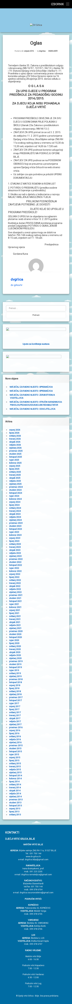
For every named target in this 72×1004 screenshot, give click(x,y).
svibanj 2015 (15, 763)
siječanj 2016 (15, 742)
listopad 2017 (15, 700)
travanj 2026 (15, 439)
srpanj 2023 (14, 538)
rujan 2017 (14, 703)
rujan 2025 (14, 460)
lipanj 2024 (14, 505)
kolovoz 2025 (15, 463)
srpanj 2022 (14, 574)
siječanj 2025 (15, 484)
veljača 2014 (15, 793)
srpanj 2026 (14, 430)
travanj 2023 (15, 547)
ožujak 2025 (14, 478)
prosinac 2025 (16, 451)
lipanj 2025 (14, 469)
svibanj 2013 (15, 814)
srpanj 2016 (14, 730)
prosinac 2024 (16, 487)
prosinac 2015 (16, 745)
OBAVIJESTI (53, 51)
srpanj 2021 (14, 610)
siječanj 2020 (15, 658)
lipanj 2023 (14, 541)
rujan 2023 (14, 532)
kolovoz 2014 (15, 778)
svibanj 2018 (15, 691)
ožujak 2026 (14, 442)
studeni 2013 (15, 802)
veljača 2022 (15, 589)
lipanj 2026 (14, 433)
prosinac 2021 (16, 595)
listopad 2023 (15, 529)
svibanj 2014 (15, 784)
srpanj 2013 (14, 808)
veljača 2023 (15, 553)
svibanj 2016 (15, 736)
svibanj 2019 (15, 673)
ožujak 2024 (14, 514)
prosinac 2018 (16, 679)
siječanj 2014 (15, 796)
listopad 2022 (15, 565)
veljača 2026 (15, 445)
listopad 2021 (15, 601)
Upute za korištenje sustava (36, 344)
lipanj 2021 (14, 613)
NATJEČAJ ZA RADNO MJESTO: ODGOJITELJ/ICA (32, 409)
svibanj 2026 (15, 436)
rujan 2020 (14, 640)
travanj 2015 (15, 766)
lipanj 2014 (14, 781)
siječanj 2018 (15, 694)
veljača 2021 (15, 625)
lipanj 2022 (14, 577)
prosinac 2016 (16, 727)
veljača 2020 (15, 655)
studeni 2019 (15, 664)
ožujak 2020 (14, 652)
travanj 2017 (15, 715)
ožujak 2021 (14, 622)
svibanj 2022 (15, 580)
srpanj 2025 (14, 466)
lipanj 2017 (14, 709)
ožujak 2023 (14, 550)
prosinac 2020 (16, 631)
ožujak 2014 (14, 790)
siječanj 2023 (15, 556)
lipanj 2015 (14, 760)
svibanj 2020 (15, 646)
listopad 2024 (15, 493)
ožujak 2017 (14, 718)
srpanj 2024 (14, 502)
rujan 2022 (14, 568)
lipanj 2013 (14, 811)
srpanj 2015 (14, 757)
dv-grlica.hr (16, 285)
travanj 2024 (15, 511)
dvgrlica (42, 51)
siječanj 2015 (15, 772)
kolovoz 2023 (15, 535)
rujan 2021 (14, 604)
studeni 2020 (15, 634)
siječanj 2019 (15, 676)
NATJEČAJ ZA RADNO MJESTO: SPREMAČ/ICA (31, 387)
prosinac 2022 (16, 559)
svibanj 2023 (15, 544)
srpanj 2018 (14, 685)
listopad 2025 (15, 457)
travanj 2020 (15, 649)
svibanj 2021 (15, 616)
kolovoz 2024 (15, 499)
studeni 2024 (15, 490)
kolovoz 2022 (15, 571)
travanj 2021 (15, 619)
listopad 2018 (15, 682)
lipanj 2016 (14, 733)
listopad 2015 (15, 751)
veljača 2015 (15, 769)
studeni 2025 (15, 454)
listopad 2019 (15, 667)
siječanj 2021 (15, 628)
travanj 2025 (15, 475)
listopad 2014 (15, 775)
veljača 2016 (15, 739)
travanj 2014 (15, 787)
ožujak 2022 (14, 586)
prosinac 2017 (16, 697)
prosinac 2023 (16, 523)
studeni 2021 (15, 598)
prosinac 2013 (16, 799)
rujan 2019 (14, 670)
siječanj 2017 (15, 724)
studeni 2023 (15, 526)
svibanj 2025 (15, 472)
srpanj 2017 (14, 706)
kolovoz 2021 (15, 607)
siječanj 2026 (15, 448)
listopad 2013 (15, 805)
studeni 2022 (15, 562)
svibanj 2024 (15, 508)
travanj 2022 (15, 583)
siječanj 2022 (15, 592)
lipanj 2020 (14, 643)
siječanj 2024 (15, 520)
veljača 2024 (15, 517)
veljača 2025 (15, 481)
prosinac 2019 (16, 661)
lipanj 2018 (14, 688)
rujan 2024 (14, 496)
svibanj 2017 (15, 712)
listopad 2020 (15, 637)
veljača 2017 (15, 721)
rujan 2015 (14, 754)
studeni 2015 (15, 748)
